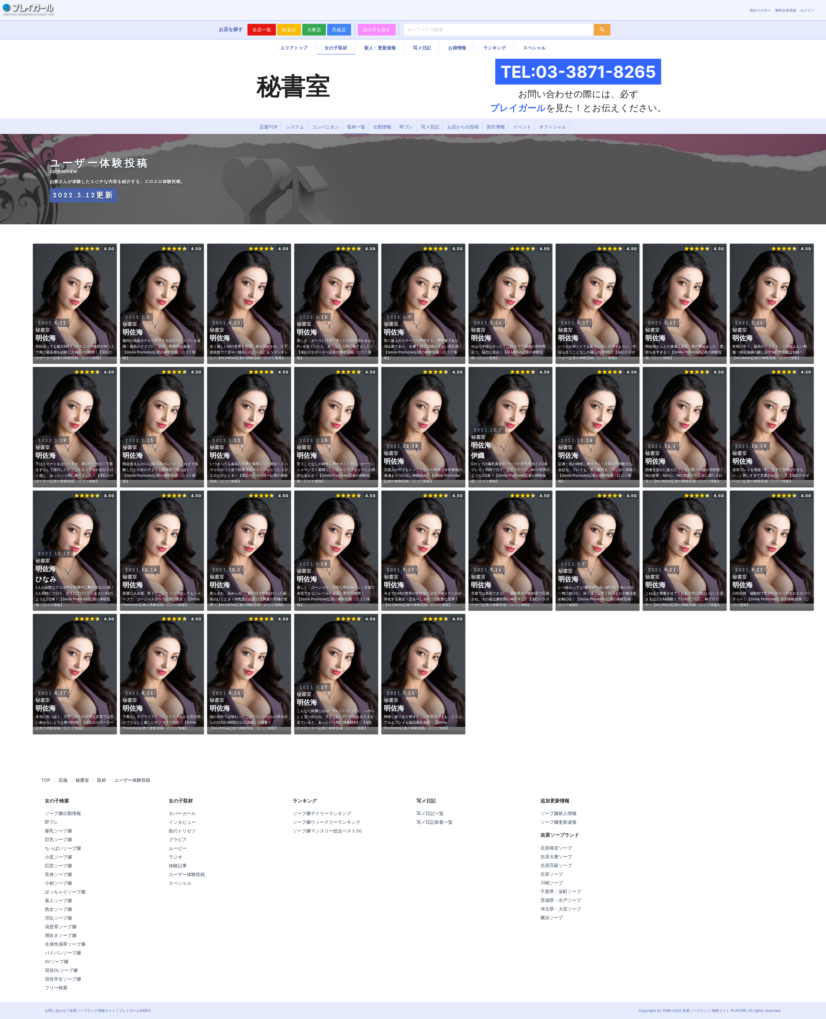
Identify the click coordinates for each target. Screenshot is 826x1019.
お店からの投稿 (463, 126)
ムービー (178, 848)
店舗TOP (268, 126)
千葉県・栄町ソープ (560, 891)
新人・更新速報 (380, 47)
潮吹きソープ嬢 (60, 935)
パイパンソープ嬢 (63, 952)
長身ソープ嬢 (58, 874)
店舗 (62, 780)
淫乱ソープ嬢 (58, 918)
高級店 (339, 29)
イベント (522, 126)
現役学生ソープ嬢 (63, 979)
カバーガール (182, 813)
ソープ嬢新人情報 (558, 813)
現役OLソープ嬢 (61, 970)
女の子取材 (336, 47)
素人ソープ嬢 (58, 900)
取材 (101, 780)
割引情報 (496, 126)
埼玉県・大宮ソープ (560, 909)
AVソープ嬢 (56, 961)
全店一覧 (261, 29)
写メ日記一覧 (430, 813)
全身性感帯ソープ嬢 (65, 944)
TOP (45, 780)
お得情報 (457, 47)
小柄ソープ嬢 (58, 883)
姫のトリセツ (182, 830)
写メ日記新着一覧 (435, 822)
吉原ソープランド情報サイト (92, 1010)
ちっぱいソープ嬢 (63, 848)
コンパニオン (325, 126)
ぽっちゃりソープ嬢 (65, 891)
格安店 (289, 29)
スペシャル (534, 47)
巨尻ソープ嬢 (58, 865)
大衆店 (314, 29)
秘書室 (82, 780)
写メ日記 (422, 47)
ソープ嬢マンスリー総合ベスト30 (327, 830)
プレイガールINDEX (135, 1010)
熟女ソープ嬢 (58, 909)
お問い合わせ (55, 1010)
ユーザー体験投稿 (187, 874)
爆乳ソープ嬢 (58, 830)
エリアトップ (293, 47)
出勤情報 (382, 126)
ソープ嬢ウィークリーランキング (326, 822)
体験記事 (178, 865)
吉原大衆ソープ (556, 856)
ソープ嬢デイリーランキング (322, 813)
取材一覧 (356, 126)
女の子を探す (377, 29)
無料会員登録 (785, 10)
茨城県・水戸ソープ (560, 900)
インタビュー (182, 822)
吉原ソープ (551, 874)
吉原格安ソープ (556, 848)
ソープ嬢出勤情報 (63, 813)
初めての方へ (760, 10)
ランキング (494, 47)
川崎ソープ (551, 882)
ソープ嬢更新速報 (558, 822)
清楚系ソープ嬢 (60, 926)
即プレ (406, 126)
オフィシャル (552, 126)
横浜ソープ (551, 917)
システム (295, 126)
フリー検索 (56, 987)
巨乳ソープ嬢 (58, 839)
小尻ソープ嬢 (58, 857)
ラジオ (175, 857)
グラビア (178, 839)
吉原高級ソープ (556, 865)
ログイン (807, 10)
